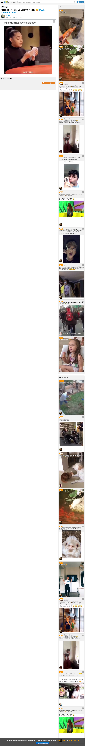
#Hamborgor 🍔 (63, 564)
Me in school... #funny (64, 419)
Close (52, 83)
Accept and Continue (42, 743)
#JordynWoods (8, 12)
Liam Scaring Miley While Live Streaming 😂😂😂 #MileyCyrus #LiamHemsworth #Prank (70, 674)
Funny (5, 7)
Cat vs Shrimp (62, 12)
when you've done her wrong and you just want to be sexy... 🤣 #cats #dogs (71, 456)
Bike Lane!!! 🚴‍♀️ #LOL (64, 303)
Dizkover (12, 2)
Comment (46, 83)
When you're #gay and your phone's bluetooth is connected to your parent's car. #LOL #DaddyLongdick (70, 232)
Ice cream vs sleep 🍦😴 (65, 339)
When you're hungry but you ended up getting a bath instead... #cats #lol (70, 49)
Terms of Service (73, 740)
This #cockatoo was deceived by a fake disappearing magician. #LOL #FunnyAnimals (69, 122)
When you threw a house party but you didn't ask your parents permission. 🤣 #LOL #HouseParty (70, 267)
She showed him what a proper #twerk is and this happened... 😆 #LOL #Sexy (70, 194)
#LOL (41, 10)
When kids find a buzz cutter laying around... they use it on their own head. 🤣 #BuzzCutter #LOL (71, 85)
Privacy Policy (61, 740)
